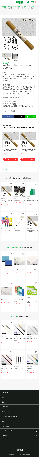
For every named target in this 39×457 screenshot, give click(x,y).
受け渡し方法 (5, 411)
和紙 (6, 169)
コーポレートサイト (7, 431)
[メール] (37, 2)
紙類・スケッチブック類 (14, 247)
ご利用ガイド (5, 392)
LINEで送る (32, 117)
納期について (5, 421)
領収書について (6, 426)
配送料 (4, 402)
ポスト (20, 117)
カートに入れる (12, 159)
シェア (9, 117)
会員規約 (4, 397)
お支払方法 (5, 407)
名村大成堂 (6, 63)
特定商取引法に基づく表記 (9, 416)
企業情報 (4, 435)
